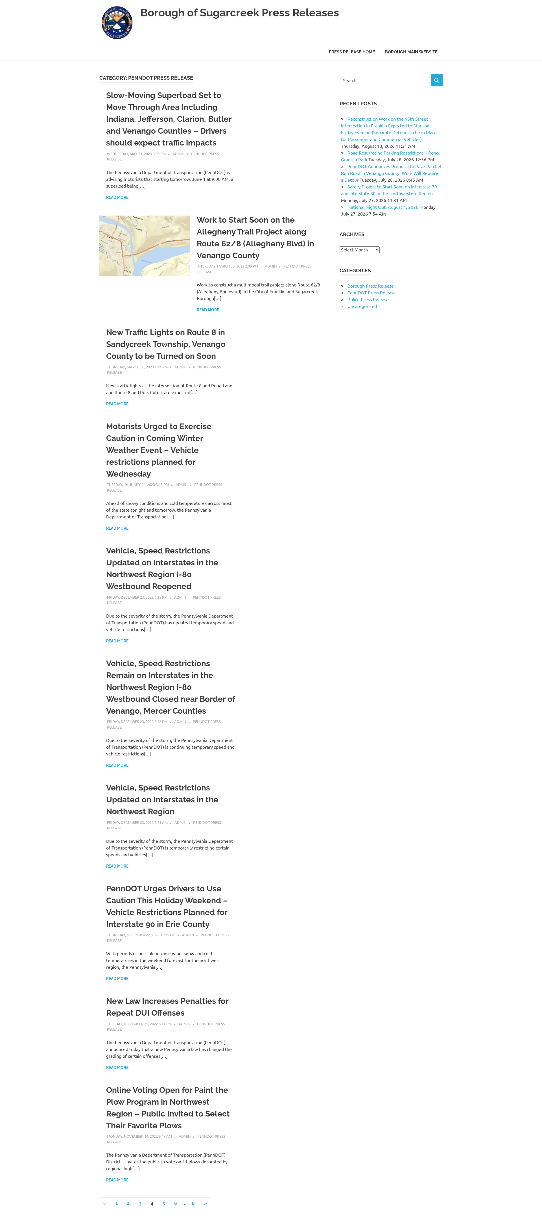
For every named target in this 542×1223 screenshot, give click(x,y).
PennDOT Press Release (372, 292)
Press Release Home (352, 52)
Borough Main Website (411, 52)
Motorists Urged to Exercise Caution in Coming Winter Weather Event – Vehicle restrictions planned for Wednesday (158, 450)
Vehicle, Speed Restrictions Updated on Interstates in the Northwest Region (162, 799)
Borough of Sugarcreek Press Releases (239, 12)
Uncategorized (362, 306)
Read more (117, 197)
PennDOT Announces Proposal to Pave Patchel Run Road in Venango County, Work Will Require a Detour (391, 173)
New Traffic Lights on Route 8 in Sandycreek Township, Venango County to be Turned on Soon (166, 344)
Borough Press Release (371, 285)
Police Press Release (368, 299)
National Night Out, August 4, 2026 (383, 207)
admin (178, 153)
